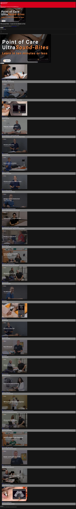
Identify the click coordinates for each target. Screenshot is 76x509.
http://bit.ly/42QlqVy (14, 26)
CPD (11, 6)
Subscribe (1, 27)
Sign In (5, 7)
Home (5, 6)
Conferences (8, 6)
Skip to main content (2, 0)
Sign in (18, 6)
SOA (12, 6)
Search (4, 6)
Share (4, 27)
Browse (1, 6)
